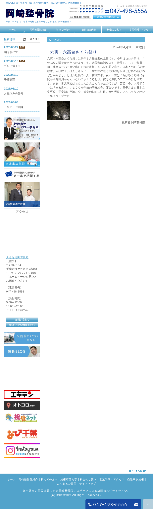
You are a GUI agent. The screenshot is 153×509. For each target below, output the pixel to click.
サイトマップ (87, 483)
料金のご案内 (114, 29)
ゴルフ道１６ (12, 65)
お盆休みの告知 (14, 93)
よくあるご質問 (66, 483)
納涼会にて (11, 52)
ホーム (12, 29)
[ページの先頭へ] (138, 470)
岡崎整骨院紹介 (38, 29)
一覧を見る (33, 39)
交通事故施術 (135, 479)
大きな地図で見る (17, 257)
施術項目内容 (89, 29)
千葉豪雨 (9, 79)
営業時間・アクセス (140, 29)
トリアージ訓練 (14, 107)
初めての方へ (63, 29)
